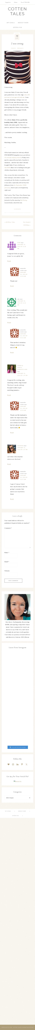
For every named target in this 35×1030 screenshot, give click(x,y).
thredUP (7, 167)
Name (6, 552)
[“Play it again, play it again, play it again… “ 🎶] (17, 706)
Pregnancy (20, 48)
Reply (9, 261)
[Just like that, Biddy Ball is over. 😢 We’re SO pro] (17, 690)
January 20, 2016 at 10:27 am (23, 477)
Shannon (20, 445)
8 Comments (17, 209)
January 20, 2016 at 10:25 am (23, 335)
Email (6, 561)
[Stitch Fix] (17, 781)
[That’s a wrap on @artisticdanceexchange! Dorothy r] (17, 737)
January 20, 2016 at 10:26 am (23, 274)
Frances (13, 48)
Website (7, 571)
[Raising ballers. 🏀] (17, 721)
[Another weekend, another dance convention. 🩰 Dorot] (17, 951)
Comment (8, 528)
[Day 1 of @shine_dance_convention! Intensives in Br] (17, 992)
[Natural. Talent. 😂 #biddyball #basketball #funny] (17, 972)
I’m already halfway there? (12, 157)
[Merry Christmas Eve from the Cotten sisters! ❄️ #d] (17, 1013)
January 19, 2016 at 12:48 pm (21, 246)
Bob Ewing (23, 200)
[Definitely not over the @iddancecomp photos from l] (17, 675)
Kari (19, 242)
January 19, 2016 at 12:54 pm (21, 302)
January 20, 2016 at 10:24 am (23, 408)
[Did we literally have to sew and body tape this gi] (17, 659)
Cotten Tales (17, 11)
